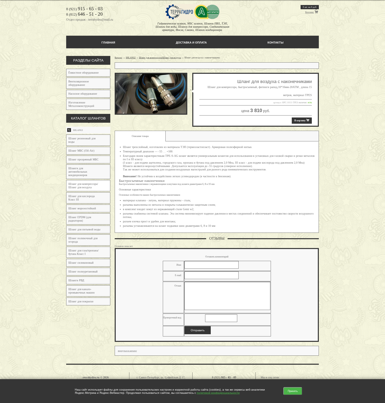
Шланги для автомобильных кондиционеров (77, 172)
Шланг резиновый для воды (81, 140)
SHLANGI (75, 130)
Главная (108, 42)
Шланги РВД (76, 280)
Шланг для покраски (80, 301)
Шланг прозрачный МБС (83, 159)
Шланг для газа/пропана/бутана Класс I (83, 252)
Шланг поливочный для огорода (82, 240)
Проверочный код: (172, 317)
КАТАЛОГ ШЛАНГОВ (88, 118)
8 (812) (84, 14)
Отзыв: (178, 285)
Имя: (179, 264)
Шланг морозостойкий (82, 208)
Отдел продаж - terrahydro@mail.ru (89, 19)
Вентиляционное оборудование (78, 83)
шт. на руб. (310, 7)
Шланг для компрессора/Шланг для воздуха (160, 57)
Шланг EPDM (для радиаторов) (79, 219)
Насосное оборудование (82, 93)
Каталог (118, 57)
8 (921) (84, 9)
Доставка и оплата (191, 42)
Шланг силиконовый (81, 262)
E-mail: (178, 275)
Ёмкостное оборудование (83, 72)
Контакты (275, 42)
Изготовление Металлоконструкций (81, 104)
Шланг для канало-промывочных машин (81, 291)
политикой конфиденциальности (218, 392)
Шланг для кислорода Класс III (81, 198)
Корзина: (309, 12)
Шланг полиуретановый (83, 271)
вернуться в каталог (127, 350)
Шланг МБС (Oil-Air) (81, 150)
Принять (293, 391)
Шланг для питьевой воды (84, 229)
